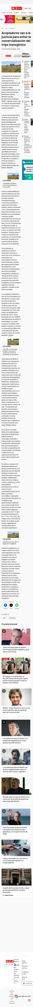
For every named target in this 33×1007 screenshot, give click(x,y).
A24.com (16, 959)
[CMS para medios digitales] (27, 996)
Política (3, 12)
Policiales (30, 12)
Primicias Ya (24, 12)
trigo (6, 28)
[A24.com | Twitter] (9, 964)
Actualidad (16, 12)
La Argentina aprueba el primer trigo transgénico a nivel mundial (10, 185)
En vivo (19, 8)
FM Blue (16, 969)
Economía (9, 12)
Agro (3, 28)
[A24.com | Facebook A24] (6, 964)
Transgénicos (12, 28)
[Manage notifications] (29, 1000)
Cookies (24, 974)
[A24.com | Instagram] (12, 964)
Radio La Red (27, 8)
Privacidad (25, 966)
